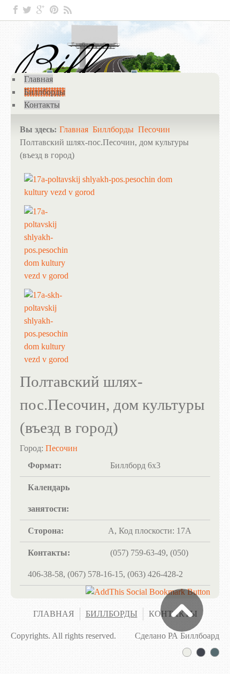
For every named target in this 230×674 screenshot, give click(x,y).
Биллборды (113, 129)
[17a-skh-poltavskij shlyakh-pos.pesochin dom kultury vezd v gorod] (48, 359)
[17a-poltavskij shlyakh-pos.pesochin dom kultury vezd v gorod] (102, 192)
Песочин (154, 129)
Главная (73, 129)
